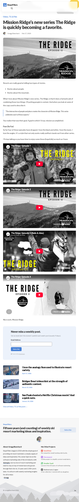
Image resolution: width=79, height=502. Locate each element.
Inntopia (6, 463)
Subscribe (67, 430)
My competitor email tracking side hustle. (54, 452)
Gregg (6, 477)
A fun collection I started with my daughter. (55, 471)
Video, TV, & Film (10, 17)
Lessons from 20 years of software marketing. (55, 464)
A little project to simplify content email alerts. (56, 458)
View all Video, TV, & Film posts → (15, 407)
